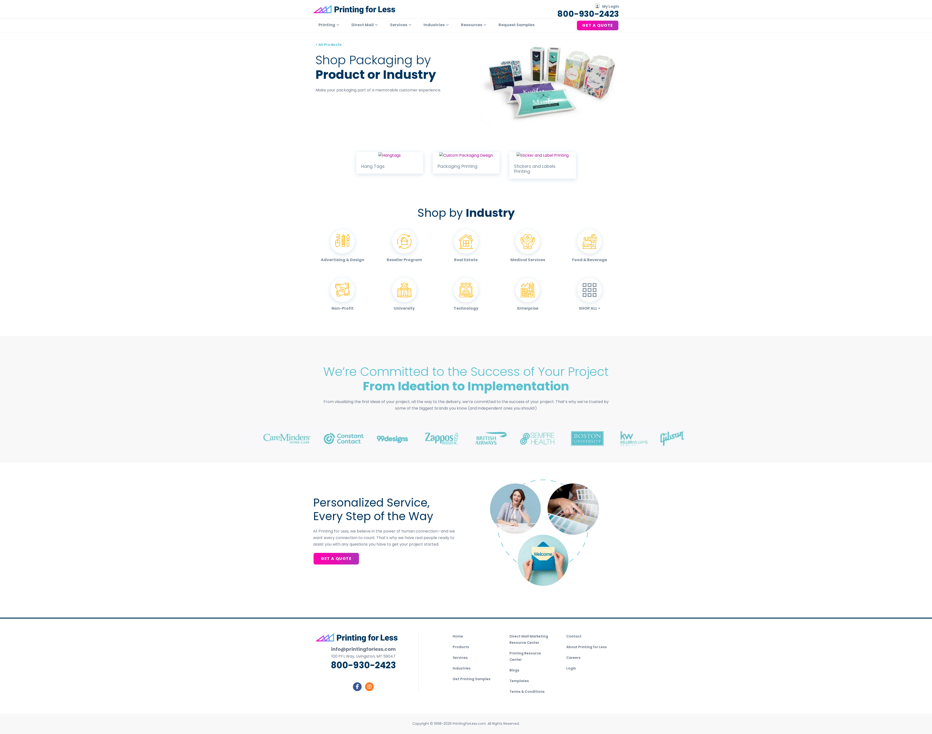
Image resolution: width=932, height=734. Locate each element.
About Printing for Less (586, 647)
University (404, 308)
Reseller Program (404, 260)
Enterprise (527, 308)
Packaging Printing (457, 166)
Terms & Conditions (527, 691)
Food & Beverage (589, 260)
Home (458, 636)
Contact (574, 636)
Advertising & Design (342, 260)
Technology (466, 308)
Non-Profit (343, 308)
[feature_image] (389, 155)
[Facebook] (357, 686)
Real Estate (466, 260)
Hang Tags (373, 166)
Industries (462, 668)
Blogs (514, 670)
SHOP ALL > (589, 308)
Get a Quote (336, 558)
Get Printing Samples (472, 679)
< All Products (329, 44)
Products (461, 647)
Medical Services (527, 260)
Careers (573, 657)
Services (460, 657)
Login (571, 668)
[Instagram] (369, 686)
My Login (610, 6)
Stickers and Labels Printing (535, 169)
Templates (519, 680)
